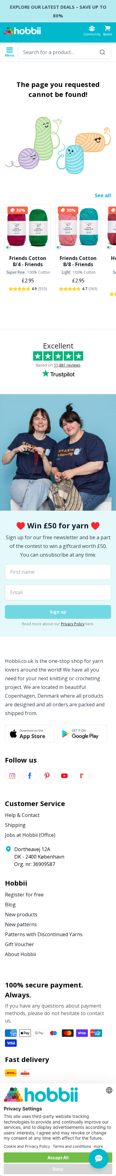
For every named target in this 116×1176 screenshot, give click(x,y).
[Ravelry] (81, 775)
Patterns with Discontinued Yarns (44, 934)
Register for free (24, 894)
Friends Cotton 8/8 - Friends (78, 261)
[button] (107, 30)
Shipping (15, 825)
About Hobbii (20, 954)
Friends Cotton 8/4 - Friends (27, 261)
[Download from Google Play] (82, 733)
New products (21, 914)
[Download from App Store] (30, 733)
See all (103, 195)
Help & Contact (22, 815)
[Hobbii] (22, 30)
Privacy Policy (72, 624)
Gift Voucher (19, 944)
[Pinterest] (47, 775)
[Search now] (102, 52)
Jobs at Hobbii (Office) (30, 835)
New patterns (21, 924)
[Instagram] (12, 775)
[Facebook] (29, 775)
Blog (10, 904)
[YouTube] (64, 775)
